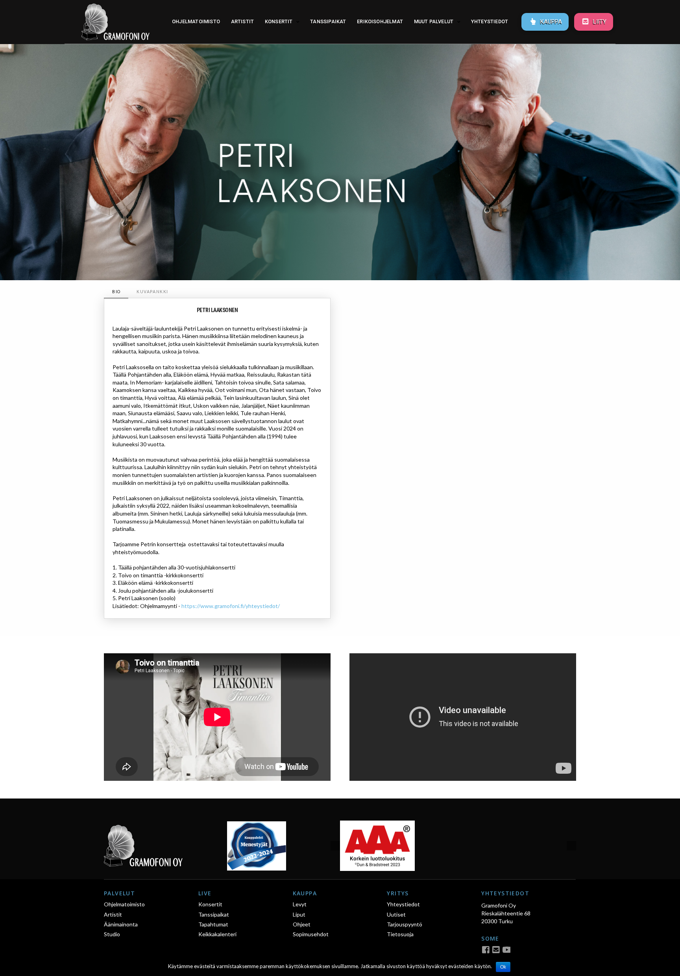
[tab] (116, 291)
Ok (503, 967)
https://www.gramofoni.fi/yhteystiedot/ (230, 606)
